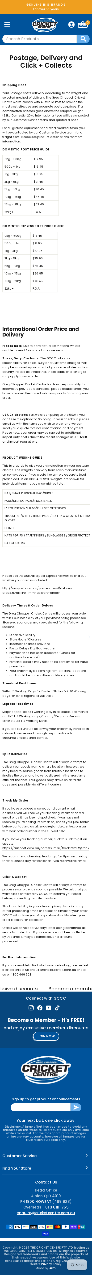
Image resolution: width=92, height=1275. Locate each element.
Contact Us (46, 1182)
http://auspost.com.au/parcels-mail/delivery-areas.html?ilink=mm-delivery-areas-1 (38, 590)
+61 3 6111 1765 (55, 1207)
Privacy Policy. (51, 1264)
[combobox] (39, 39)
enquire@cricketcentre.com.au (25, 738)
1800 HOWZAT (38, 1201)
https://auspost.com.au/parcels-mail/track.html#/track (45, 848)
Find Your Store (16, 1168)
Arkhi (53, 1268)
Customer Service (19, 1156)
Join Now (46, 1036)
